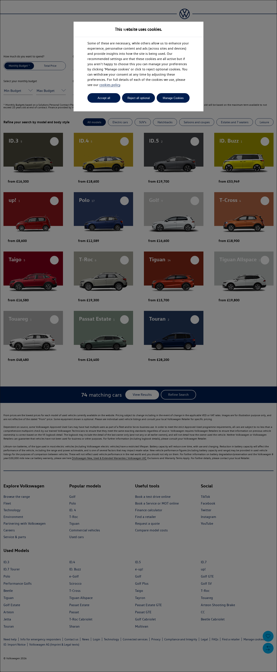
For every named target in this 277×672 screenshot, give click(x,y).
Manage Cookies (173, 98)
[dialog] (138, 336)
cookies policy (109, 85)
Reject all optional (138, 98)
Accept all (104, 98)
